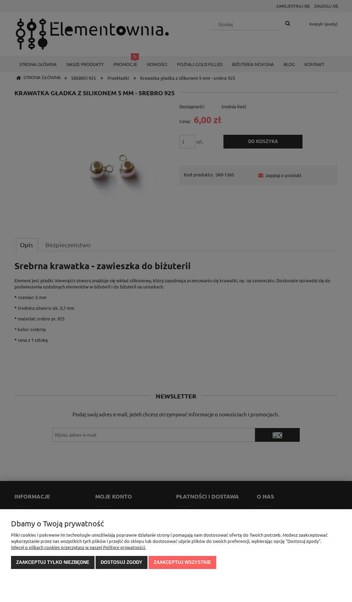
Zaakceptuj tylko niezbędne (52, 562)
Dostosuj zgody (121, 562)
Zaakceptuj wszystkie (182, 562)
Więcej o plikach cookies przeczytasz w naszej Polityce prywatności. (78, 547)
